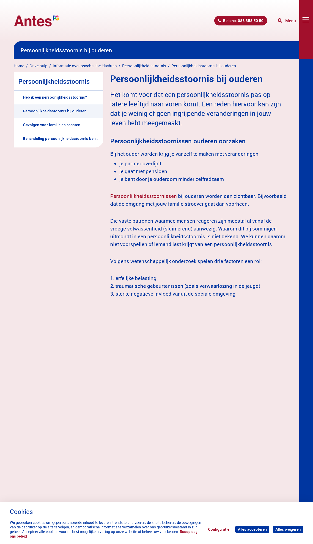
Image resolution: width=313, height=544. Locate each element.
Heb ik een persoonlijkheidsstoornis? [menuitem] (55, 97)
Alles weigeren (288, 529)
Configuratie (218, 529)
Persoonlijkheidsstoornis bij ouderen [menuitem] (54, 111)
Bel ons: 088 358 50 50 (243, 20)
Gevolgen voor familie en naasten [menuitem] (51, 124)
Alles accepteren (252, 529)
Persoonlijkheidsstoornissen (143, 196)
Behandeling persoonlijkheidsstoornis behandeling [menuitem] (63, 138)
